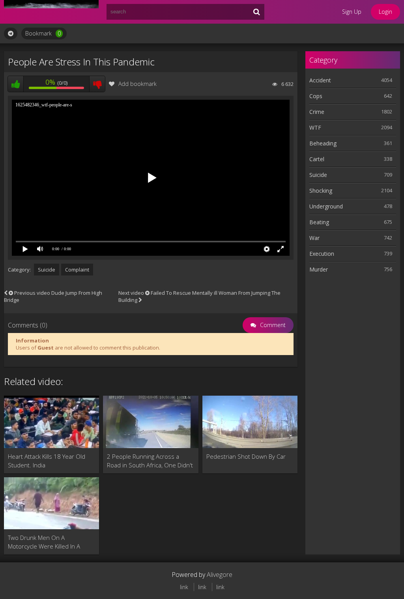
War (314, 238)
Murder (318, 269)
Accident (320, 80)
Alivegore (219, 574)
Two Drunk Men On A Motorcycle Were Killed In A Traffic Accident (44, 542)
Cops (315, 96)
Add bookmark (137, 83)
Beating (319, 222)
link (184, 587)
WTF (315, 127)
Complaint (77, 269)
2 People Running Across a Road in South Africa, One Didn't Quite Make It (150, 460)
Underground (326, 206)
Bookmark (43, 33)
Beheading (323, 143)
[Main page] (51, 12)
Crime (316, 111)
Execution (321, 253)
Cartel (316, 159)
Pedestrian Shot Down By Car (246, 456)
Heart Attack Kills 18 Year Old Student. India (46, 460)
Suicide (46, 269)
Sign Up (351, 11)
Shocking (320, 190)
